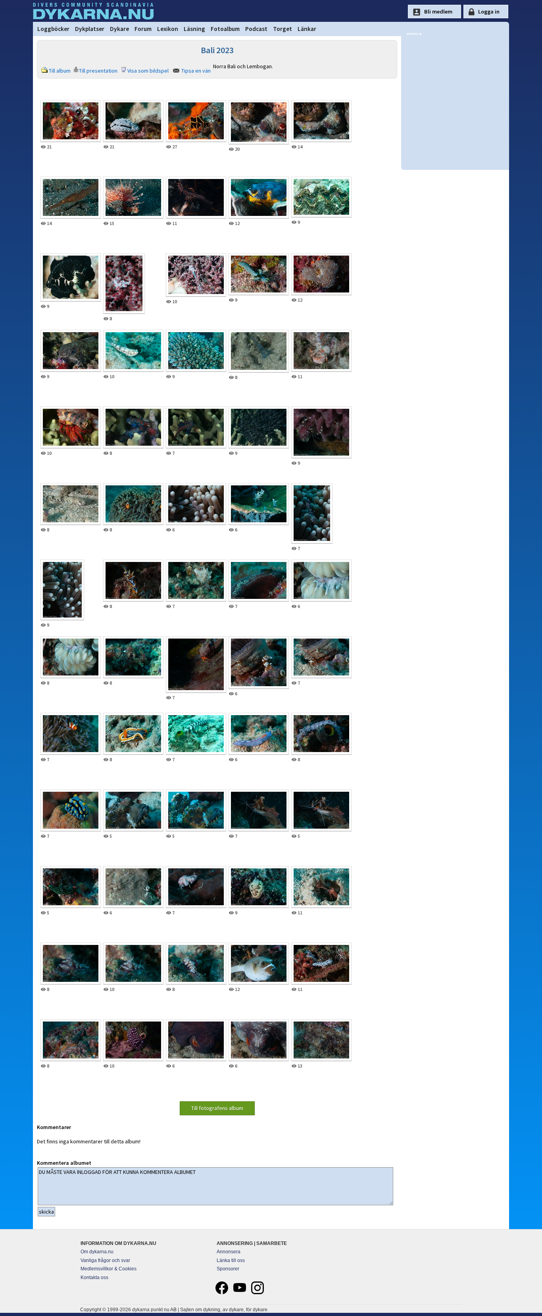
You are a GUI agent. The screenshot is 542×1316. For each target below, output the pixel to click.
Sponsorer (228, 1269)
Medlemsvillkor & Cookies (108, 1269)
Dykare (119, 29)
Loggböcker (53, 29)
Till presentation (98, 70)
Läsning (194, 29)
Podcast (256, 29)
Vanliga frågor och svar (105, 1260)
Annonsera (228, 1251)
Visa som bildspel (148, 70)
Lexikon (167, 29)
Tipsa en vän (196, 70)
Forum (143, 29)
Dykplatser (89, 29)
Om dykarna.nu (97, 1251)
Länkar (307, 29)
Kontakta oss (94, 1277)
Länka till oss (231, 1260)
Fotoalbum (225, 29)
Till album (60, 70)
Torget (282, 29)
